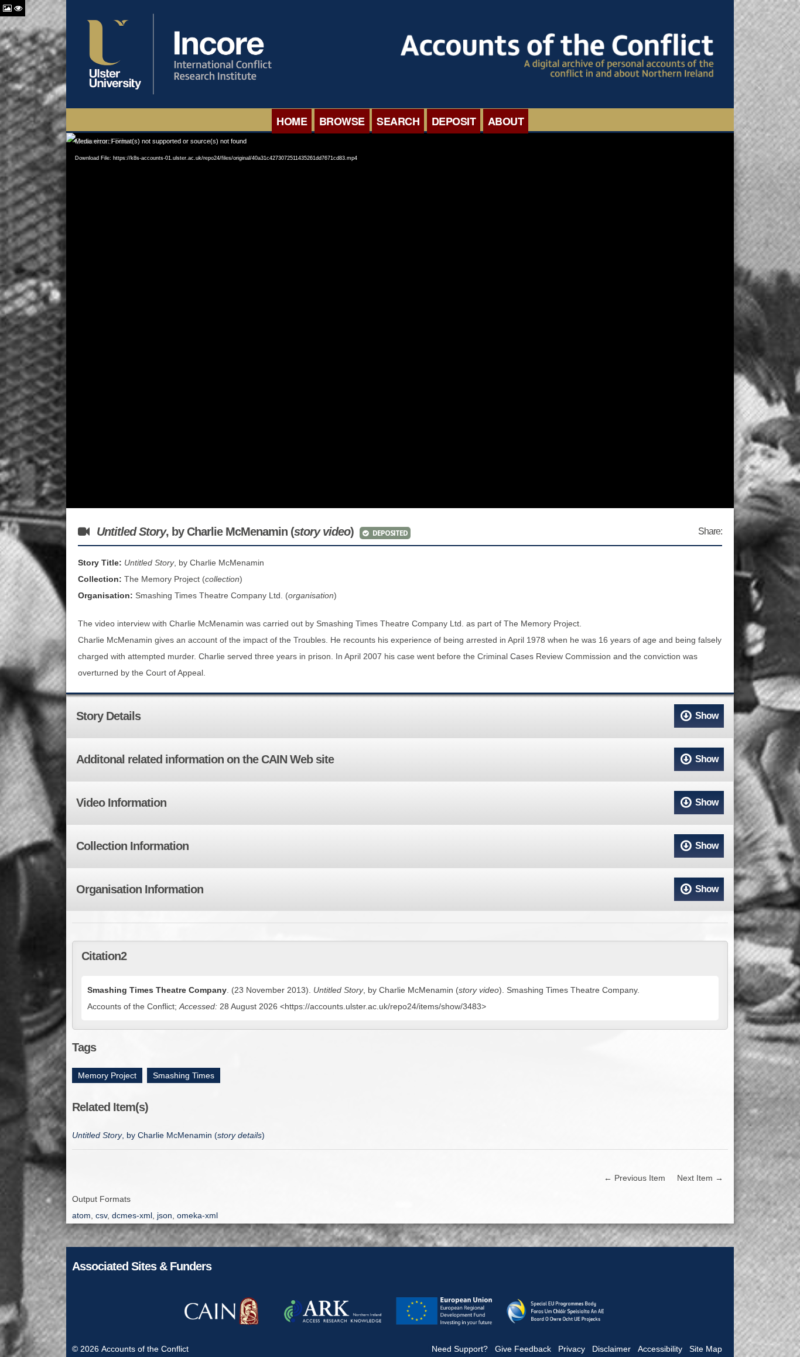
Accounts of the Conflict (145, 1348)
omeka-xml (197, 1215)
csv (101, 1215)
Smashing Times (183, 1075)
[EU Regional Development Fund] (444, 1323)
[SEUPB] (555, 1323)
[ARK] (332, 1323)
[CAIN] (221, 1323)
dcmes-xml (132, 1215)
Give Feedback (523, 1348)
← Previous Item (634, 1178)
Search (398, 121)
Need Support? (460, 1348)
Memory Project (107, 1075)
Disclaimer (611, 1348)
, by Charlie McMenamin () (168, 1135)
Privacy (571, 1348)
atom (81, 1215)
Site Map (705, 1348)
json (164, 1215)
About (506, 121)
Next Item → (700, 1178)
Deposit (454, 121)
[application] (400, 320)
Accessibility (660, 1348)
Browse (342, 121)
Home (291, 121)
